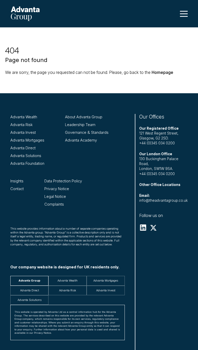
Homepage (162, 72)
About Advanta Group (83, 117)
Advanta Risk (21, 124)
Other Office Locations (159, 185)
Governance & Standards (87, 132)
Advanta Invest (23, 132)
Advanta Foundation (27, 163)
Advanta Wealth (23, 117)
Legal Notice (55, 196)
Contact (17, 188)
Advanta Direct (23, 148)
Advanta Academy (81, 140)
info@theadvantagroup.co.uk (163, 200)
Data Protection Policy (63, 181)
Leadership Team (80, 124)
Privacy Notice (56, 188)
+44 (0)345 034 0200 (157, 143)
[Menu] (184, 14)
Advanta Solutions (25, 155)
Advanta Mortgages (27, 140)
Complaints (54, 204)
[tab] (29, 280)
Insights (16, 181)
